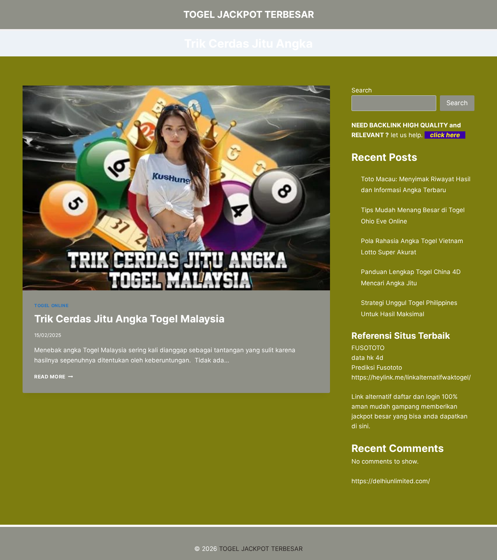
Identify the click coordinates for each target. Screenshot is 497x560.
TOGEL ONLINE (51, 305)
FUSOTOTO (368, 348)
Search (361, 90)
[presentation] (176, 188)
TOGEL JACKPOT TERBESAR (261, 548)
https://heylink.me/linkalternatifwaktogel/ (411, 377)
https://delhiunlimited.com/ (390, 481)
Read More (53, 377)
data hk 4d (367, 357)
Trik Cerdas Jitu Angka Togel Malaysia (129, 319)
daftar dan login (416, 396)
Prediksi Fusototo (376, 367)
